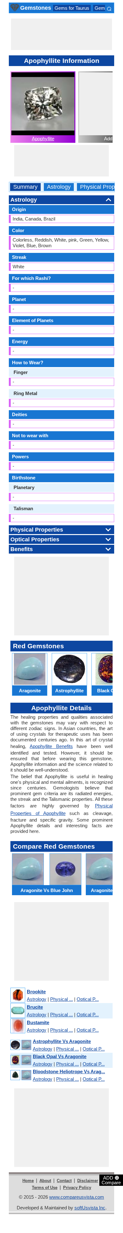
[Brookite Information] (17, 995)
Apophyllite (43, 138)
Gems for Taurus (72, 8)
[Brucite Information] (17, 1010)
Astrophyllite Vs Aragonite (62, 1041)
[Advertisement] (61, 34)
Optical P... (88, 999)
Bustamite (38, 1022)
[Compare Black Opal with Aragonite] (20, 1060)
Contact (64, 1180)
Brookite (36, 991)
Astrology (59, 187)
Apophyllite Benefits (51, 746)
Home (28, 1180)
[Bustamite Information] (17, 1026)
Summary (25, 187)
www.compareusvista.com (76, 1197)
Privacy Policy (77, 1187)
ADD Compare (111, 1179)
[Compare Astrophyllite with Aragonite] (20, 1045)
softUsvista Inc (89, 1207)
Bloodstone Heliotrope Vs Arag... (69, 1071)
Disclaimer (87, 1180)
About (45, 1180)
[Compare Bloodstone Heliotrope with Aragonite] (20, 1075)
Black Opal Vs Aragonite (59, 1056)
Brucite (35, 1007)
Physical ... (61, 999)
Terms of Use (44, 1187)
